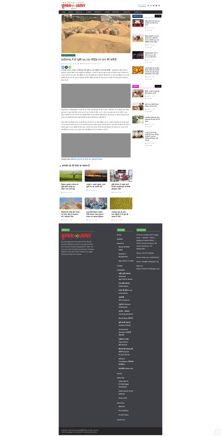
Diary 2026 (123, 398)
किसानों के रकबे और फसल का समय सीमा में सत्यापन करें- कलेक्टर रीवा (70, 214)
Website (122, 406)
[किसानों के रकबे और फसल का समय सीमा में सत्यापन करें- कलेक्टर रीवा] (71, 198)
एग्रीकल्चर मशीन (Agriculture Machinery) (124, 342)
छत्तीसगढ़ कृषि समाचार (86, 64)
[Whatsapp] (69, 67)
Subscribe (115, 12)
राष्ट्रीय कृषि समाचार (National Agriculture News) (125, 276)
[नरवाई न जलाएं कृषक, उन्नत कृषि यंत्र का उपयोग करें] (96, 171)
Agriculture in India (126, 261)
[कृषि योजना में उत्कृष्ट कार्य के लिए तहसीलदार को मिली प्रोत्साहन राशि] (121, 171)
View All (158, 16)
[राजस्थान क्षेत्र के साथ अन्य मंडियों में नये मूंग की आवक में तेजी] (121, 198)
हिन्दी (144, 5)
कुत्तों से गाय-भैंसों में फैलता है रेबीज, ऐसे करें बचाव (152, 105)
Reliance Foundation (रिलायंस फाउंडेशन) (126, 362)
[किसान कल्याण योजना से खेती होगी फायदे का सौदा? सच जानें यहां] (71, 171)
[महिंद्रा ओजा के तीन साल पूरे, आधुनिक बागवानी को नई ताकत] (138, 26)
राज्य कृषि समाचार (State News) (68, 55)
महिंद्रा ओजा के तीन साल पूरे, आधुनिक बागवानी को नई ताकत (152, 23)
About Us (79, 12)
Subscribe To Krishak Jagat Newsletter (124, 384)
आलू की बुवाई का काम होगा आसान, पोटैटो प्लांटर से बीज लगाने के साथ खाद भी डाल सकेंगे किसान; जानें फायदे (152, 71)
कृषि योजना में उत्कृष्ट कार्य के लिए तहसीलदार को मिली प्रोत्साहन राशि (121, 186)
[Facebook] (62, 67)
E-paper (88, 12)
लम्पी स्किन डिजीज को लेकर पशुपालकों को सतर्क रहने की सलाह (152, 119)
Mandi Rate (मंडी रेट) (126, 318)
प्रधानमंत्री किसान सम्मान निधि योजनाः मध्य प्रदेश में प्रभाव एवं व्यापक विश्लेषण (95, 214)
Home (64, 12)
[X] (66, 67)
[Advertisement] (96, 96)
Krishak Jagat (96, 64)
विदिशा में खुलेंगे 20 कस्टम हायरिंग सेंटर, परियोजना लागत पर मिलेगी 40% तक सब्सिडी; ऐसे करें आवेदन (152, 39)
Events (107, 12)
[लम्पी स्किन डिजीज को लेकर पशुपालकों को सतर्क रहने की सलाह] (138, 123)
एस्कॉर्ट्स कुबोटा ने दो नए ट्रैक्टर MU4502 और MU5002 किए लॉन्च (151, 55)
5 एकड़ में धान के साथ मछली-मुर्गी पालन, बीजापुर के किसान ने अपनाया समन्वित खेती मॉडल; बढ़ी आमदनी (152, 136)
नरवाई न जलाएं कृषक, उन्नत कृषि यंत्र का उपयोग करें (95, 185)
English (140, 5)
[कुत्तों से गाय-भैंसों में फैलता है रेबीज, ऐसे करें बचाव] (138, 108)
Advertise (126, 12)
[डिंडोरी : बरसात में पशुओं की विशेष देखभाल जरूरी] (138, 95)
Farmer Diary (124, 415)
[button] (83, 12)
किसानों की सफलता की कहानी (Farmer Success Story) (126, 352)
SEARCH (70, 12)
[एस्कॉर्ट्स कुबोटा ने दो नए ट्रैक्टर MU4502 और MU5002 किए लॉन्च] (138, 58)
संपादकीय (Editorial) (126, 368)
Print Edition (123, 410)
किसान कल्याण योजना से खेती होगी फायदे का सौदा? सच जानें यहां (69, 186)
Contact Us (138, 12)
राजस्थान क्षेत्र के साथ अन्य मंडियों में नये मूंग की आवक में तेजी (120, 214)
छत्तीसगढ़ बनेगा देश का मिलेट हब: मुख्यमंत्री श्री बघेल (86, 159)
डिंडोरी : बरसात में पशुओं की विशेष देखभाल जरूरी (152, 92)
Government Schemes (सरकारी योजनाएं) (125, 332)
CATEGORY (97, 12)
